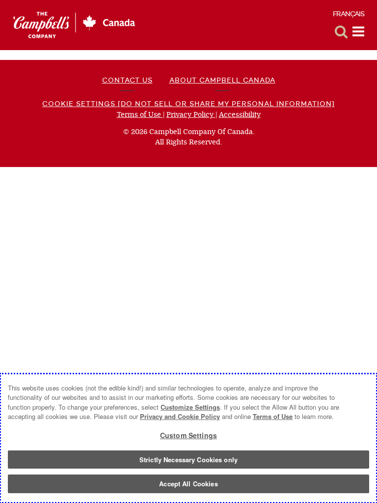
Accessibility (240, 115)
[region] (188, 438)
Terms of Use (140, 115)
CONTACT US (127, 80)
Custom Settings (188, 435)
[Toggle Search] (341, 32)
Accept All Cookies (188, 483)
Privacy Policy (190, 115)
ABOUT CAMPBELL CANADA (222, 80)
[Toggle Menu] (358, 32)
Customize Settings (190, 407)
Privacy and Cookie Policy (180, 416)
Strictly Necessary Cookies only (188, 459)
